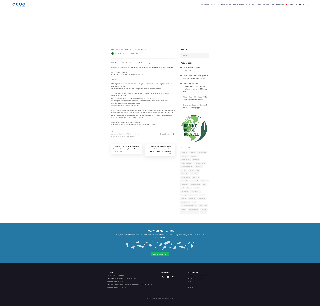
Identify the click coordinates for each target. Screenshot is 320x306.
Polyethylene (192, 198)
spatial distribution (193, 209)
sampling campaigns (122, 136)
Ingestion (191, 170)
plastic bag (196, 188)
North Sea (137, 134)
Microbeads (195, 181)
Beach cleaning (202, 152)
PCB (183, 188)
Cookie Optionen (192, 287)
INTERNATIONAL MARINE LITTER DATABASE (129, 49)
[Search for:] (194, 55)
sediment (184, 209)
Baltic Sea (122, 134)
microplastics (185, 184)
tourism (183, 212)
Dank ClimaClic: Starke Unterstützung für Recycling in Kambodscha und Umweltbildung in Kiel (195, 87)
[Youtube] (300, 4)
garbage (184, 170)
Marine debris (185, 173)
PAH (204, 184)
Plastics (195, 195)
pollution (202, 195)
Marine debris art (186, 177)
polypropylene (202, 198)
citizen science (194, 156)
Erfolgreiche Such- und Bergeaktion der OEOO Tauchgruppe (195, 106)
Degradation (196, 159)
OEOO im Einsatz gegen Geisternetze (191, 69)
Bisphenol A (184, 156)
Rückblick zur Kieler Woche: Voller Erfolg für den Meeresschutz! (195, 98)
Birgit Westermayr (119, 53)
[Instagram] (303, 4)
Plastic (113, 136)
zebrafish (203, 212)
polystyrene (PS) (186, 202)
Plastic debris (185, 191)
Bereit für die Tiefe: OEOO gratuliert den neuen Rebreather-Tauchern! (195, 77)
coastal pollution (186, 159)
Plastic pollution (185, 195)
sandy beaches (203, 205)
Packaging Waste (195, 184)
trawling (132, 136)
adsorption (192, 152)
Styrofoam (204, 209)
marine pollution (185, 181)
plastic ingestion (195, 191)
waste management (193, 212)
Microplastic (204, 181)
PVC (194, 202)
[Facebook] (296, 4)
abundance (114, 134)
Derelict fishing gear (186, 163)
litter (131, 134)
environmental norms (200, 163)
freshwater (198, 166)
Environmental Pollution (187, 166)
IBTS (127, 134)
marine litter (196, 177)
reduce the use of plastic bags (189, 205)
